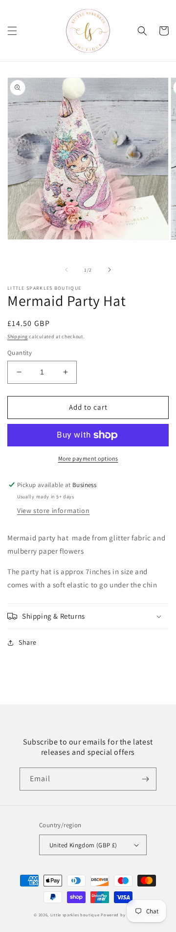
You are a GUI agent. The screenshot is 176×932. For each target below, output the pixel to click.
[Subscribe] (145, 779)
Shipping (17, 336)
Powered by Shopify (121, 914)
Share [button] (28, 642)
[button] (12, 31)
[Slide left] (66, 269)
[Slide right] (109, 269)
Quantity (19, 353)
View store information (53, 510)
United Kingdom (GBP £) (83, 845)
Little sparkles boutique (75, 914)
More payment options (88, 458)
